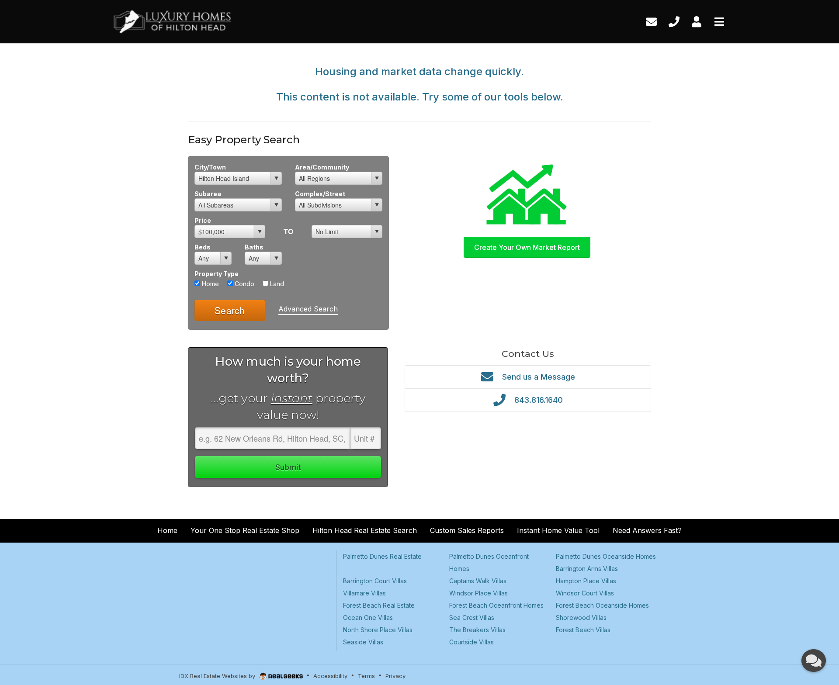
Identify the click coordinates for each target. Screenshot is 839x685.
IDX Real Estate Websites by (218, 675)
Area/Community (322, 167)
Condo (243, 283)
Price (202, 220)
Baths (254, 247)
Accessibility (330, 675)
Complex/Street (320, 193)
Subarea (207, 193)
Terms (366, 675)
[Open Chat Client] (813, 660)
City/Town (210, 167)
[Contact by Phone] (674, 21)
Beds (202, 247)
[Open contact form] (651, 21)
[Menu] (719, 21)
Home (209, 283)
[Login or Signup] (696, 21)
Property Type (216, 273)
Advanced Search (308, 308)
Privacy (395, 675)
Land (276, 283)
